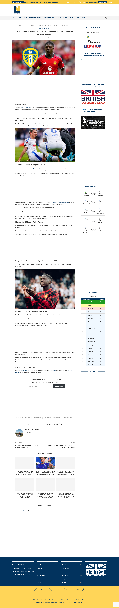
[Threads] (83, 2)
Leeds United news (25, 370)
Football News (22, 18)
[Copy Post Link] (59, 424)
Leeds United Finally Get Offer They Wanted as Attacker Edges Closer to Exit (43, 2)
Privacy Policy (40, 572)
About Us (39, 565)
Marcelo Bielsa (57, 417)
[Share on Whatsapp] (54, 424)
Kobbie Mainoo (38, 417)
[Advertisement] (77, 10)
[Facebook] (62, 2)
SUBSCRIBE (102, 2)
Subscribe (59, 386)
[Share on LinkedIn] (47, 424)
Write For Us (40, 579)
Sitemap (39, 582)
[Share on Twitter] (44, 424)
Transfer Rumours (35, 18)
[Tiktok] (80, 2)
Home (13, 18)
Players (72, 582)
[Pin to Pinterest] (46, 424)
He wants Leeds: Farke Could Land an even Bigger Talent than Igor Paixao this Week (45, 473)
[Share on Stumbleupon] (52, 424)
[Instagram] (68, 2)
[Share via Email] (61, 424)
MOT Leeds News (26, 107)
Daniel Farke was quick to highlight (60, 202)
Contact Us (39, 568)
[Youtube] (74, 2)
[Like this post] (41, 424)
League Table (72, 579)
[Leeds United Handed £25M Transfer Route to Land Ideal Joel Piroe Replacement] (24, 484)
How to (59, 18)
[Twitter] (65, 2)
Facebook (53, 370)
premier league (68, 417)
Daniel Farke (19, 417)
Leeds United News (48, 18)
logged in (24, 510)
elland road (28, 417)
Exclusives (72, 565)
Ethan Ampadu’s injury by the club (37, 168)
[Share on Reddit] (50, 424)
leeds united (47, 417)
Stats (71, 18)
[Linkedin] (71, 2)
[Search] (106, 18)
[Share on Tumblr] (49, 424)
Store (77, 18)
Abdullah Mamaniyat (39, 37)
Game (83, 18)
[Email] (77, 2)
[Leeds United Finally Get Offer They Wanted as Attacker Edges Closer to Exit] (24, 463)
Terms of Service (41, 575)
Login (110, 2)
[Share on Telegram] (56, 424)
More (65, 18)
